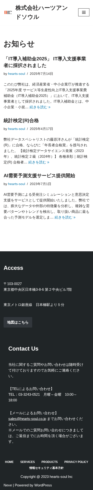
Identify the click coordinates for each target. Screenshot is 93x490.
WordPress (43, 485)
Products (49, 462)
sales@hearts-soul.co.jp (27, 419)
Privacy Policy (76, 462)
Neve (8, 485)
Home (9, 462)
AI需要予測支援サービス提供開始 (39, 175)
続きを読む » (40, 107)
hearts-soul (16, 74)
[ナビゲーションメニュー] (83, 12)
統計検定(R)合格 (21, 120)
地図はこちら (18, 322)
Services (27, 462)
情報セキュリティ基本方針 (46, 468)
